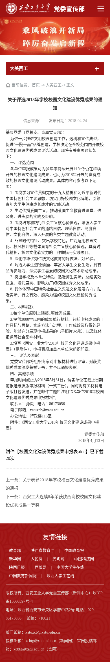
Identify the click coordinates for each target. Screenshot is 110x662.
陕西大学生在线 (60, 576)
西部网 (41, 567)
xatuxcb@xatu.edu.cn (47, 410)
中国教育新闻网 (23, 576)
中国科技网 (84, 559)
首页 (36, 85)
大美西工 (53, 85)
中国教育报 (74, 550)
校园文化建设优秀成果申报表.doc (52, 451)
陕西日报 (17, 567)
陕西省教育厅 (42, 550)
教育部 (15, 550)
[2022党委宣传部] (55, 8)
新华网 (15, 559)
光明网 (58, 559)
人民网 (37, 559)
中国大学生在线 (70, 567)
